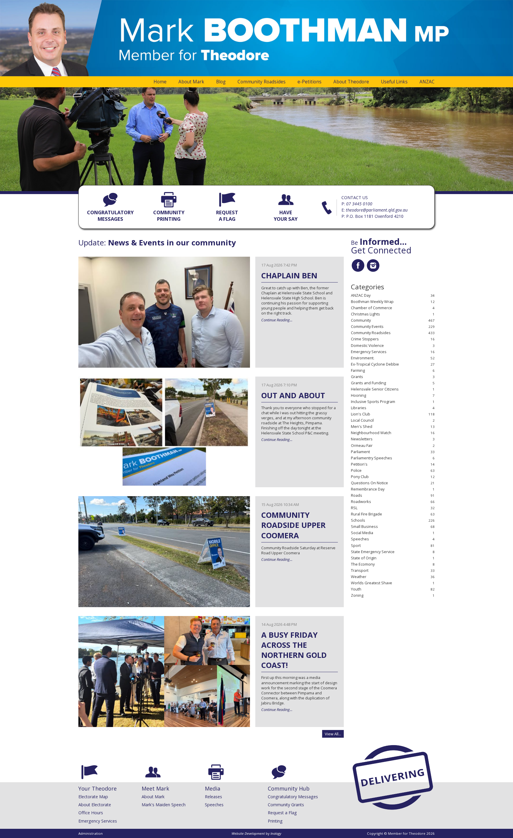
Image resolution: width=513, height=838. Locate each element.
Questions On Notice (369, 482)
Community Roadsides (262, 81)
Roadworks (361, 501)
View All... (333, 734)
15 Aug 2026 (280, 504)
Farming (358, 370)
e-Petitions (309, 81)
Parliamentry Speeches (371, 458)
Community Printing (168, 215)
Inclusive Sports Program (373, 401)
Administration (90, 833)
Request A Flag (227, 215)
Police (356, 470)
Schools (358, 520)
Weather (358, 576)
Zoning (357, 595)
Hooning (358, 395)
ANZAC (427, 81)
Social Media (362, 532)
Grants (357, 376)
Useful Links (394, 81)
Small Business (364, 526)
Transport (359, 570)
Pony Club (360, 476)
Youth (356, 589)
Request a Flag (282, 812)
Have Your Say (285, 215)
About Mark (191, 81)
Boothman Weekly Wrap (372, 301)
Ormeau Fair (362, 445)
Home (160, 81)
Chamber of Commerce (371, 307)
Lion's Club (360, 414)
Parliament (360, 451)
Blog (221, 81)
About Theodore (351, 81)
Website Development (248, 833)
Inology (275, 833)
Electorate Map (93, 796)
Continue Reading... (276, 320)
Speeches (360, 539)
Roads (356, 495)
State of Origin (363, 558)
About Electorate (94, 804)
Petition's (359, 464)
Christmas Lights (365, 314)
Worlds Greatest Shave (371, 582)
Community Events (367, 326)
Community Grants (286, 804)
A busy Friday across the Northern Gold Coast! (294, 650)
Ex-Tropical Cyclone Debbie (375, 364)
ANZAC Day (360, 295)
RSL (354, 507)
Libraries (358, 407)
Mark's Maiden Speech (164, 804)
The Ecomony (363, 564)
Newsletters (362, 439)
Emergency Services (369, 351)
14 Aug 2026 (279, 624)
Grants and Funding (368, 382)
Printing (275, 820)
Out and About (293, 395)
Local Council (362, 420)
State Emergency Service (373, 551)
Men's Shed (361, 426)
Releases (213, 796)
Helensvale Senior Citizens (375, 389)
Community (361, 320)
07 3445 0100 (359, 204)
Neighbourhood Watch (371, 432)
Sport (356, 545)
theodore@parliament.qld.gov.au (377, 210)
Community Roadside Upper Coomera (293, 525)
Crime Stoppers (365, 339)
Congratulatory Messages (110, 215)
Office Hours (90, 812)
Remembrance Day (367, 489)
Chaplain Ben (289, 275)
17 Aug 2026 (279, 265)
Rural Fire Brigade (366, 514)
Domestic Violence (367, 345)
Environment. (362, 358)
